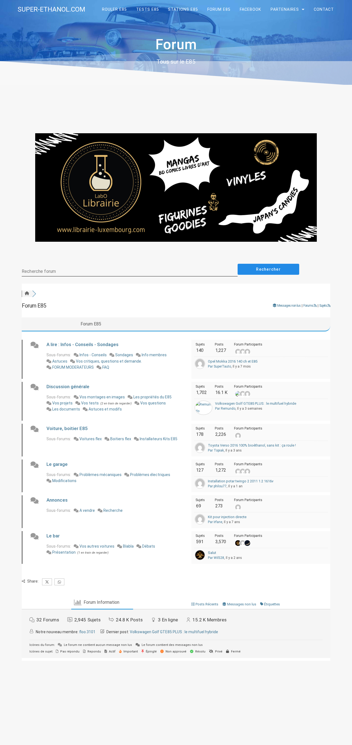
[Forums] (27, 293)
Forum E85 (218, 9)
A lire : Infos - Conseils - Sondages (82, 344)
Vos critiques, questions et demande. (109, 361)
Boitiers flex (120, 439)
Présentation (64, 552)
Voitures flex (90, 439)
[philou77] (200, 487)
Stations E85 (183, 9)
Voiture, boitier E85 (67, 428)
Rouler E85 (114, 9)
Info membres (154, 355)
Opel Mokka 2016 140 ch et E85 (232, 361)
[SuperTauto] (200, 368)
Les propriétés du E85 (152, 397)
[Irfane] (200, 523)
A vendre (87, 510)
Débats (148, 546)
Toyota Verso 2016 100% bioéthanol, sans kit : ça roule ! (252, 445)
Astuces (59, 361)
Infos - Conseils (93, 355)
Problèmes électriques (150, 474)
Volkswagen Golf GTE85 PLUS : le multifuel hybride (255, 403)
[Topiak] (200, 452)
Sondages (124, 355)
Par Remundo (225, 408)
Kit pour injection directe (227, 517)
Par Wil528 (216, 558)
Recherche (113, 510)
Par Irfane (215, 522)
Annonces (57, 500)
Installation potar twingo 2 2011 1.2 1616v (240, 481)
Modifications (64, 480)
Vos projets (62, 403)
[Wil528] (200, 559)
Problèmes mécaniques (100, 474)
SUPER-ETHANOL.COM (51, 9)
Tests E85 (147, 9)
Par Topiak (216, 450)
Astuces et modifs (105, 409)
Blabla (128, 546)
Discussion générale (67, 386)
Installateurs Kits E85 (158, 439)
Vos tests (90, 403)
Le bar (53, 536)
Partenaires (285, 9)
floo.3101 (87, 632)
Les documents (66, 409)
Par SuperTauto (219, 366)
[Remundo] (203, 411)
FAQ (105, 367)
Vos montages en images (102, 397)
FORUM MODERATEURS (73, 367)
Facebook (250, 9)
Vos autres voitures (96, 546)
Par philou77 (217, 486)
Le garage (57, 464)
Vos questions (153, 403)
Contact (324, 9)
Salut (212, 553)
